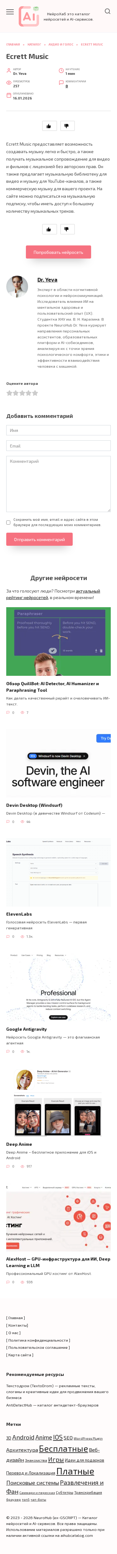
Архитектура (22, 1450)
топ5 (26, 1499)
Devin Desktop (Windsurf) (34, 805)
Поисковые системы (32, 1482)
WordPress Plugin (88, 1438)
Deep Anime (19, 1144)
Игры (56, 1459)
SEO (68, 1437)
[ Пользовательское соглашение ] (38, 1347)
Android (23, 1437)
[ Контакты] (17, 1325)
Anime (43, 1437)
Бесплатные (63, 1448)
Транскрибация (88, 1492)
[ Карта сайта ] (19, 1354)
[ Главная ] (15, 1317)
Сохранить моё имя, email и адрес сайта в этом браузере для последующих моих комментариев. (57, 522)
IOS (58, 1437)
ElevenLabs (19, 914)
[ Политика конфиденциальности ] (38, 1340)
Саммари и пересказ (37, 1492)
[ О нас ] (13, 1332)
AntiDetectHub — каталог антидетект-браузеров (52, 1404)
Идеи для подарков (84, 1460)
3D (8, 1437)
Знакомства (36, 1460)
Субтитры (64, 1492)
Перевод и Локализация (30, 1472)
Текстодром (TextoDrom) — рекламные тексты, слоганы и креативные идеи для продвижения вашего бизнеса (57, 1391)
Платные (75, 1470)
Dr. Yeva (47, 279)
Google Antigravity (26, 1029)
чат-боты (38, 1499)
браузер (13, 1499)
